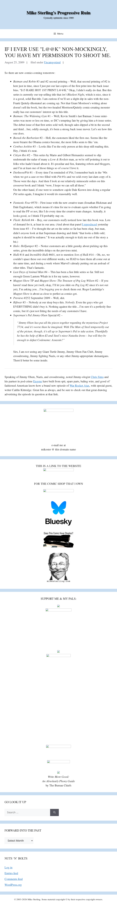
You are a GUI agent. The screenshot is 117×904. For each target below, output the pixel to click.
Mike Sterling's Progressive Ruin (58, 12)
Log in (8, 867)
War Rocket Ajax (79, 385)
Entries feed (11, 873)
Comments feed (14, 879)
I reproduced (89, 224)
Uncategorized (52, 62)
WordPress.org (13, 885)
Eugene (37, 381)
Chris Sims (97, 377)
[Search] (54, 812)
